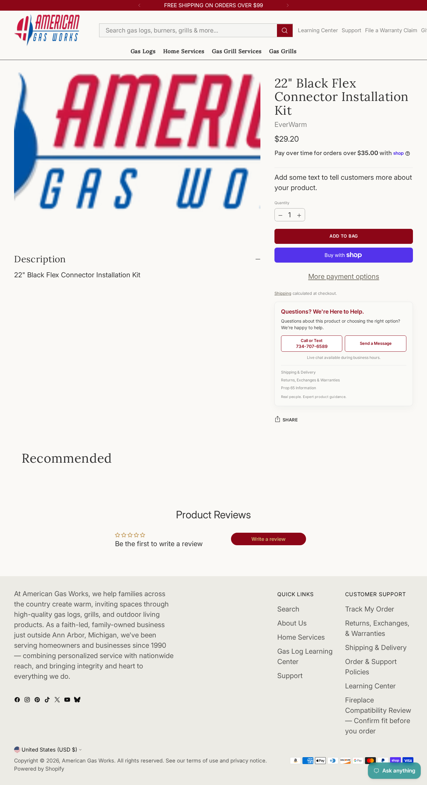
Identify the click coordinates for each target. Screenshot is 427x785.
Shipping (282, 293)
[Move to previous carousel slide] (22, 475)
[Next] (287, 5)
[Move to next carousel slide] (405, 475)
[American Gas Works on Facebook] (18, 700)
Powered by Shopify (39, 768)
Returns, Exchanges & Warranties (310, 380)
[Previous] (139, 5)
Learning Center (318, 30)
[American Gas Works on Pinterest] (38, 700)
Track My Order (369, 609)
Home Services (301, 637)
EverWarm (290, 124)
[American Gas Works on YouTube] (68, 700)
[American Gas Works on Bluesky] (78, 700)
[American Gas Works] (47, 30)
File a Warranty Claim (391, 30)
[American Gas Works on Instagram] (28, 700)
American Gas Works (88, 760)
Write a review (268, 539)
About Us (292, 623)
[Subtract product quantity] (280, 215)
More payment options (343, 276)
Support (351, 30)
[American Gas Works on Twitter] (58, 700)
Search (288, 609)
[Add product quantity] (299, 215)
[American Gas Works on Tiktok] (48, 700)
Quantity (281, 202)
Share (290, 419)
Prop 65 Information (298, 387)
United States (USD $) (49, 749)
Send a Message (376, 343)
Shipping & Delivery (298, 372)
